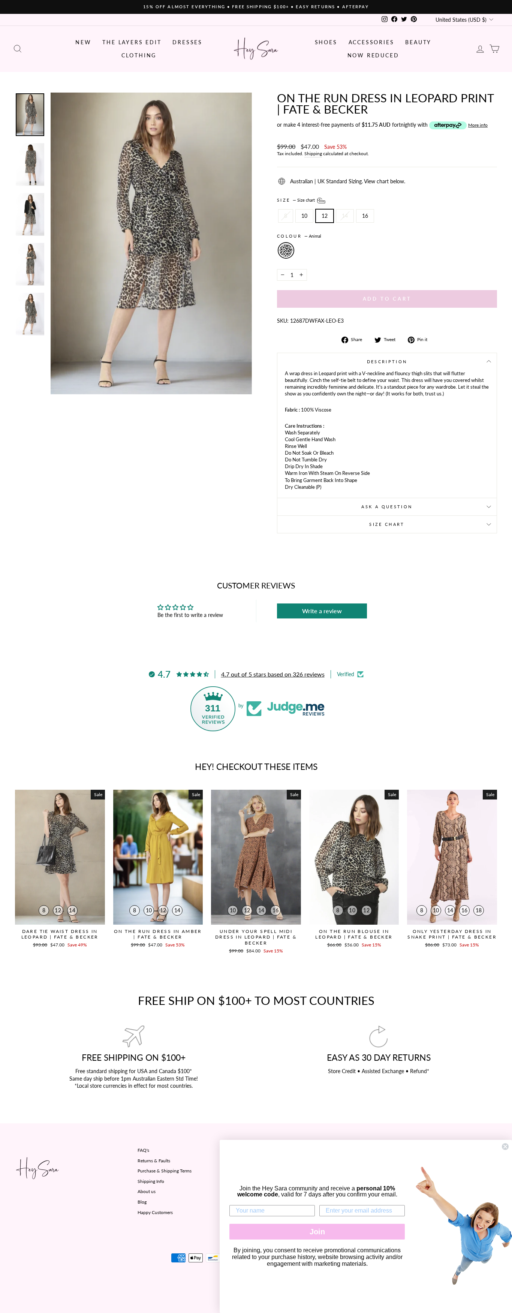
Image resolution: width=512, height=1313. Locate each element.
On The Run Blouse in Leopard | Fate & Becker (353, 934)
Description (387, 361)
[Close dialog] (505, 1146)
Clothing (138, 55)
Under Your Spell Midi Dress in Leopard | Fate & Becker (256, 937)
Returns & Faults (154, 1160)
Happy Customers (155, 1212)
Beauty (418, 42)
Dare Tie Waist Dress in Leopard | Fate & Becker (60, 934)
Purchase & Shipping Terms (165, 1171)
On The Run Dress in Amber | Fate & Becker (158, 934)
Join (317, 1232)
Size (296, 200)
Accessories (371, 42)
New (83, 42)
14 (345, 216)
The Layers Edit (131, 42)
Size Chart (387, 524)
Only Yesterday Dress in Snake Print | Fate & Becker (452, 934)
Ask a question (386, 506)
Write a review (322, 610)
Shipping (313, 153)
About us (147, 1191)
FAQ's (143, 1150)
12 (325, 216)
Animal (285, 250)
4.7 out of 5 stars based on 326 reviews (273, 674)
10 (304, 216)
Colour (299, 236)
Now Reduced (373, 55)
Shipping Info (151, 1181)
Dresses (187, 42)
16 (365, 216)
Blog (142, 1202)
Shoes (326, 42)
